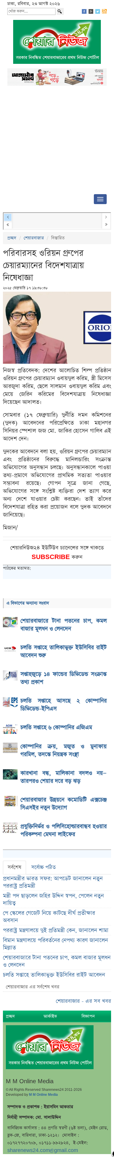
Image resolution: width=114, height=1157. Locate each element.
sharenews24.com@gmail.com (42, 1150)
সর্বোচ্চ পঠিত (43, 867)
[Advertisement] (57, 142)
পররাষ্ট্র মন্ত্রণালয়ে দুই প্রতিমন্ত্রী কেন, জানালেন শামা (55, 930)
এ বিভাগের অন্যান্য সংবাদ (27, 603)
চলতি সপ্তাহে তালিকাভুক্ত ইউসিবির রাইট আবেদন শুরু (54, 978)
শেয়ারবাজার (34, 238)
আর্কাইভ (50, 1016)
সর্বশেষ (14, 867)
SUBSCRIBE (52, 557)
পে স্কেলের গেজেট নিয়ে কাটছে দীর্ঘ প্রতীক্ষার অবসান (49, 916)
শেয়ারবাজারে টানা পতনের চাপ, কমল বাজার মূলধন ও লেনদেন (56, 961)
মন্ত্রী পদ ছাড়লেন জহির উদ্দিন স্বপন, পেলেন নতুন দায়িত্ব (53, 899)
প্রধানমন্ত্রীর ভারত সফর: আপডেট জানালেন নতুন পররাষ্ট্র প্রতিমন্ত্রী (53, 882)
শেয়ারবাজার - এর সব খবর (83, 1001)
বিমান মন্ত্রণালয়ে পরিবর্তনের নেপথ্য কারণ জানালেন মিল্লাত (55, 944)
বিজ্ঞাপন (88, 1016)
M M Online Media (43, 1095)
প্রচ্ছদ (11, 238)
